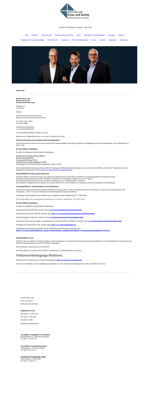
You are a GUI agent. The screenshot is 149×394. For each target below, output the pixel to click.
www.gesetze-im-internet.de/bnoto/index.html (65, 210)
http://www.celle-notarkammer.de (63, 225)
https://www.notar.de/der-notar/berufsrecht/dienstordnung (73, 214)
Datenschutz (124, 40)
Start (26, 35)
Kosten (94, 40)
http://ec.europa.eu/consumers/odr (69, 260)
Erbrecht (121, 35)
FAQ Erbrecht (52, 40)
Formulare (111, 35)
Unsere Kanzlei (46, 35)
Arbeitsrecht (65, 40)
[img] (74, 11)
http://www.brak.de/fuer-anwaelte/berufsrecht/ (57, 170)
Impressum (112, 40)
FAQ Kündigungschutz (80, 40)
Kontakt (102, 40)
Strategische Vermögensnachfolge (32, 40)
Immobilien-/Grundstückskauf (94, 35)
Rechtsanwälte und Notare (64, 35)
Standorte (34, 35)
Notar (79, 35)
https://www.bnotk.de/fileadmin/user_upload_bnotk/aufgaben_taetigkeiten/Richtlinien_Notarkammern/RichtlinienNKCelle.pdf (63, 230)
